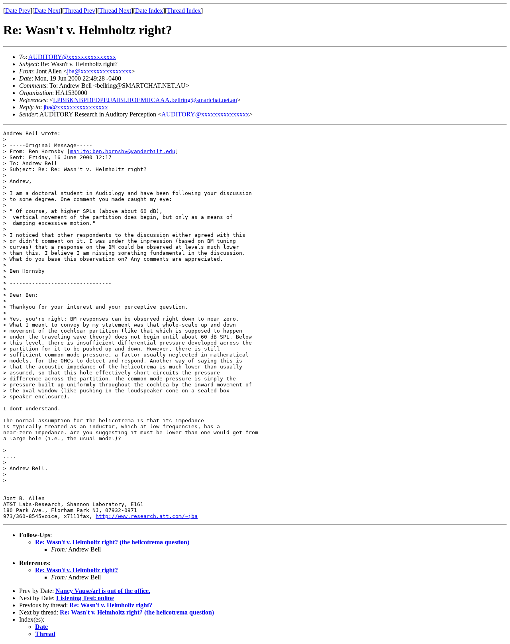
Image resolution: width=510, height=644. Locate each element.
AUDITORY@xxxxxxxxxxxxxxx (72, 56)
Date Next (47, 10)
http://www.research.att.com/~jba (147, 516)
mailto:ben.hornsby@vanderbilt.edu (122, 151)
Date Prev (17, 10)
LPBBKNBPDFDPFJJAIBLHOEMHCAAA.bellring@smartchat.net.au (145, 100)
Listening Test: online (85, 598)
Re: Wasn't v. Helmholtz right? (76, 570)
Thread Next (115, 10)
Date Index (149, 10)
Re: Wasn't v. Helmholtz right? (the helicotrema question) (112, 542)
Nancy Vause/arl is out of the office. (102, 590)
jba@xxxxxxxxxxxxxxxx (99, 71)
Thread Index (184, 10)
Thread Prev (79, 10)
